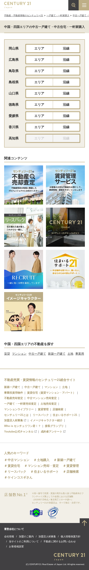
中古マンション (18, 460)
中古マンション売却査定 (42, 398)
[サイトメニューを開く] (84, 5)
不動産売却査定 (13, 398)
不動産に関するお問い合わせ (59, 541)
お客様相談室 (16, 546)
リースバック (41, 414)
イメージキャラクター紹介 (46, 420)
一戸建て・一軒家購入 (58, 15)
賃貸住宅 (14, 465)
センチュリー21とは (16, 414)
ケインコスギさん (20, 477)
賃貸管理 (43, 409)
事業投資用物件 (13, 392)
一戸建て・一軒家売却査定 (20, 403)
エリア (39, 48)
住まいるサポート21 (65, 414)
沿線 (66, 48)
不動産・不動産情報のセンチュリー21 (23, 15)
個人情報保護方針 (71, 536)
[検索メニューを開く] (73, 5)
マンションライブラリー (19, 409)
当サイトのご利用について (24, 541)
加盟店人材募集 (13, 420)
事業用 (79, 353)
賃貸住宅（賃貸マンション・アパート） (51, 392)
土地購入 (43, 460)
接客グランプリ (54, 426)
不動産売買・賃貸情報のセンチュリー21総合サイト (40, 380)
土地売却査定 (49, 403)
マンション (19, 353)
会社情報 (9, 536)
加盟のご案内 (26, 536)
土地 (70, 353)
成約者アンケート (51, 431)
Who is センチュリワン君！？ (22, 426)
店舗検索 (58, 409)
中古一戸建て (37, 353)
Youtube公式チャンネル (19, 431)
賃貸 (7, 353)
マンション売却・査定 (43, 465)
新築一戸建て (56, 353)
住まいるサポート (46, 471)
